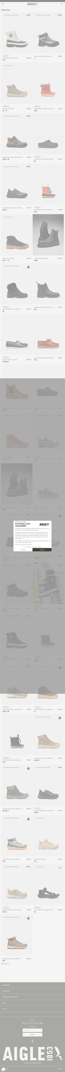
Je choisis (23, 549)
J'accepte (42, 549)
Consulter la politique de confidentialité (23, 544)
